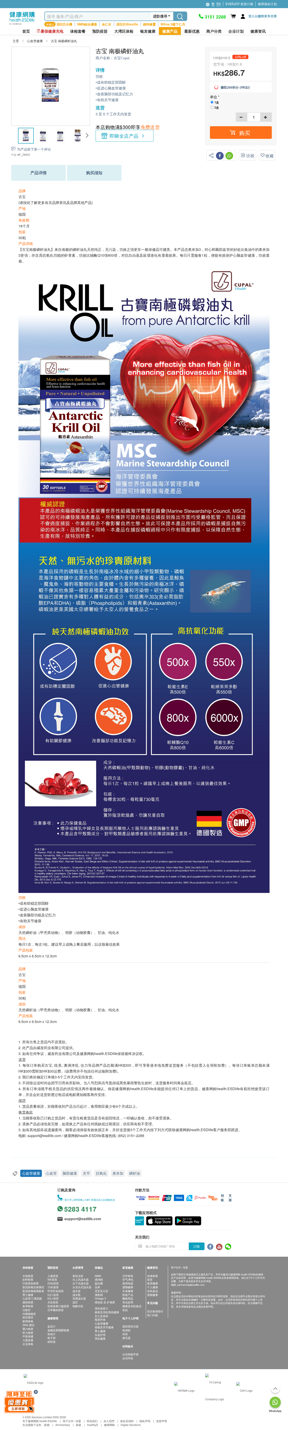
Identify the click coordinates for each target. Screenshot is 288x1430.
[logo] (22, 25)
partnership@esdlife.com (191, 1284)
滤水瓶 (76, 1295)
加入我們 (109, 1421)
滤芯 (75, 1302)
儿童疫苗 (52, 1276)
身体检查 (152, 1276)
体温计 (51, 1334)
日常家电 (127, 1276)
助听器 (51, 1341)
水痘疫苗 (52, 1302)
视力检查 (27, 1329)
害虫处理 (127, 1302)
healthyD (92, 1425)
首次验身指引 (155, 1311)
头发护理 (100, 1335)
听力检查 (27, 1332)
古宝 (22, 196)
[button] (87, 135)
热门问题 (152, 1315)
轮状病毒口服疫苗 (58, 1306)
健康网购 (109, 1425)
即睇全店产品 (124, 135)
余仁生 (106, 24)
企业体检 (27, 1344)
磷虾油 (134, 1173)
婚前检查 (27, 1302)
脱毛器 (126, 1338)
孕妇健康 (100, 1338)
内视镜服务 (29, 1314)
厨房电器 (127, 1283)
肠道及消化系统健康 (107, 1312)
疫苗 (150, 1279)
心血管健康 (31, 1173)
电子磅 (51, 1338)
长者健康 (127, 1291)
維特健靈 (149, 24)
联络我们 (92, 1421)
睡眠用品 (127, 1298)
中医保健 (27, 1336)
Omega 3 (100, 1298)
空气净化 (127, 1279)
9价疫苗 (52, 1279)
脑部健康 (70, 1173)
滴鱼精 (99, 1295)
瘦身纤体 (100, 1319)
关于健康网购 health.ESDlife (39, 1421)
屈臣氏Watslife (127, 24)
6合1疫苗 (53, 1298)
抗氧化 (101, 1173)
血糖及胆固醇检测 (58, 1330)
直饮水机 (77, 1276)
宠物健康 (127, 1287)
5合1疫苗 (53, 1295)
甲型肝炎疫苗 (55, 1291)
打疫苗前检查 (30, 1283)
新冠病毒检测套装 (33, 1291)
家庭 (78, 1425)
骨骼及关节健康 (104, 1327)
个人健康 (152, 1287)
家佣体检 (27, 1321)
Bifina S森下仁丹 (173, 24)
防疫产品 (127, 1295)
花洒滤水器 (79, 1298)
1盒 (216, 102)
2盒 (216, 107)
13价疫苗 (53, 1287)
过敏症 (26, 1310)
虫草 (97, 1287)
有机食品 (152, 1291)
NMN (98, 1276)
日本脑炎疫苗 (55, 1310)
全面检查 (27, 1276)
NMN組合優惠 (87, 24)
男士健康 (27, 1295)
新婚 (47, 1425)
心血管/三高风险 (32, 1298)
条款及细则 (127, 1421)
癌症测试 (27, 1317)
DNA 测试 (28, 1325)
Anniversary (62, 1425)
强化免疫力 (101, 1308)
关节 (86, 1173)
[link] (33, 1382)
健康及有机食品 (131, 1306)
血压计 (51, 1326)
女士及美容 (101, 1316)
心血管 (51, 1173)
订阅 (196, 1246)
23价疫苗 (53, 1283)
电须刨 (126, 1330)
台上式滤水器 (80, 1279)
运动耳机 (127, 1358)
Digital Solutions (131, 1425)
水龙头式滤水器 (81, 1287)
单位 (214, 96)
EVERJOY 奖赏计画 (239, 4)
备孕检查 (27, 1306)
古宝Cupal (121, 58)
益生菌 (99, 1283)
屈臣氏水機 (64, 24)
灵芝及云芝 (101, 1291)
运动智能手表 (130, 1354)
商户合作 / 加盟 (72, 1421)
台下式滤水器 (80, 1283)
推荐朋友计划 (267, 4)
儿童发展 (27, 1340)
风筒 (125, 1334)
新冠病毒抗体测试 (33, 1287)
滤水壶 (76, 1291)
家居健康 (152, 1283)
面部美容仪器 (130, 1326)
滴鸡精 (99, 1279)
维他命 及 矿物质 (105, 1302)
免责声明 (161, 1421)
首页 (26, 31)
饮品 (125, 1310)
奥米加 (117, 1173)
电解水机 (77, 1306)
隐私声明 (145, 1421)
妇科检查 (27, 1279)
